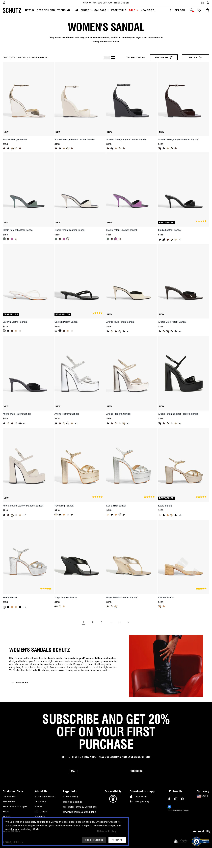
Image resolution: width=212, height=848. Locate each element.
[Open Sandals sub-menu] (108, 10)
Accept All (117, 839)
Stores (38, 806)
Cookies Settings (72, 802)
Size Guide (9, 801)
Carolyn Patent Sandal (66, 322)
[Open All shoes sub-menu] (91, 10)
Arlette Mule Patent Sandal (120, 322)
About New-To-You (45, 796)
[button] (177, 10)
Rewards (40, 816)
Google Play (142, 801)
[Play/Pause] (202, 3)
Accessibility (201, 831)
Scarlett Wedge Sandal (15, 139)
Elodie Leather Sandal (169, 230)
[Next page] (128, 622)
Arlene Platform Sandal (66, 414)
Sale (132, 10)
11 (119, 622)
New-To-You (148, 10)
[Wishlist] (199, 10)
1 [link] (83, 622)
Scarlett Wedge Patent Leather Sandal (74, 139)
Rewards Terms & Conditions (79, 812)
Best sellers (46, 10)
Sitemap (7, 816)
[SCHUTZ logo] (12, 10)
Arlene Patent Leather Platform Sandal (178, 414)
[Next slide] (208, 3)
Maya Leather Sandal (65, 597)
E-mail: (73, 771)
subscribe (136, 771)
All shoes (82, 10)
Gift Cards (41, 811)
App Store (141, 796)
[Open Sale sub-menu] (137, 10)
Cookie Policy (71, 796)
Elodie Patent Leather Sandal (18, 230)
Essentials (118, 10)
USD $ (204, 796)
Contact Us (9, 796)
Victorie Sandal (166, 597)
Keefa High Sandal (64, 505)
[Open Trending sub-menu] (72, 10)
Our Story (40, 801)
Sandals (100, 10)
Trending (63, 10)
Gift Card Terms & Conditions (80, 806)
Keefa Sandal (165, 505)
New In (29, 10)
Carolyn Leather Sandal (15, 322)
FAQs (6, 811)
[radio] (107, 57)
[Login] (191, 10)
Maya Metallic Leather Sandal (121, 597)
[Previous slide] (4, 3)
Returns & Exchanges (15, 806)
